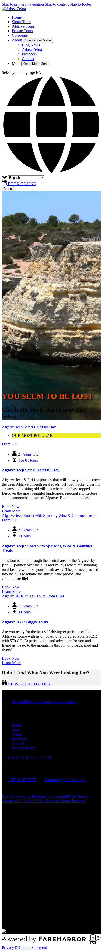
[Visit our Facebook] (15, 811)
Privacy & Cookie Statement (24, 947)
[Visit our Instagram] (15, 825)
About (17, 734)
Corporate (20, 35)
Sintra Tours (21, 22)
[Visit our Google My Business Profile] (15, 818)
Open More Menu (36, 64)
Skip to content (57, 4)
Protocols (29, 54)
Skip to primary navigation (23, 4)
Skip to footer (80, 4)
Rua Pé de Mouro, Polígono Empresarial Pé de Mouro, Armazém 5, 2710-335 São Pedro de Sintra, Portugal (45, 798)
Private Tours (22, 31)
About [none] (17, 40)
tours (16, 730)
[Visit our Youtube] (14, 923)
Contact (28, 59)
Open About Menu (38, 40)
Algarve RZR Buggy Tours (25, 622)
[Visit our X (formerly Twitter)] (56, 916)
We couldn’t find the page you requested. (44, 701)
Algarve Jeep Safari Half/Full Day (31, 470)
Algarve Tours (23, 26)
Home (17, 17)
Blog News (31, 45)
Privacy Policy (23, 748)
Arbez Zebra (32, 49)
